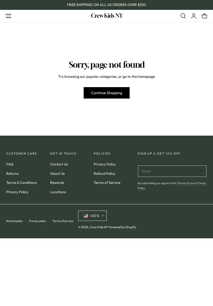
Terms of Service (107, 182)
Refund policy (14, 221)
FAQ (9, 164)
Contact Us (59, 164)
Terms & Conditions (21, 182)
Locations (58, 192)
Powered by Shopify (122, 227)
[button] (8, 15)
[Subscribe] (200, 170)
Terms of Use (185, 183)
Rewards (57, 182)
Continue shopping (106, 93)
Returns (12, 173)
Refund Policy (104, 173)
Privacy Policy (17, 192)
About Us (57, 173)
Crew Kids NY (99, 227)
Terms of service (62, 221)
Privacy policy (37, 221)
